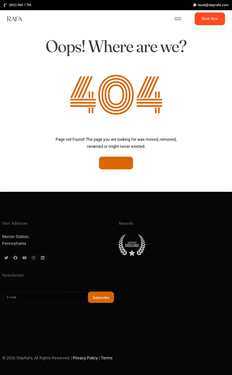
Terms (107, 358)
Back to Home (116, 163)
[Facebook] (15, 258)
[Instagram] (33, 258)
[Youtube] (24, 258)
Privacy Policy (85, 358)
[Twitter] (6, 258)
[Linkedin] (43, 258)
